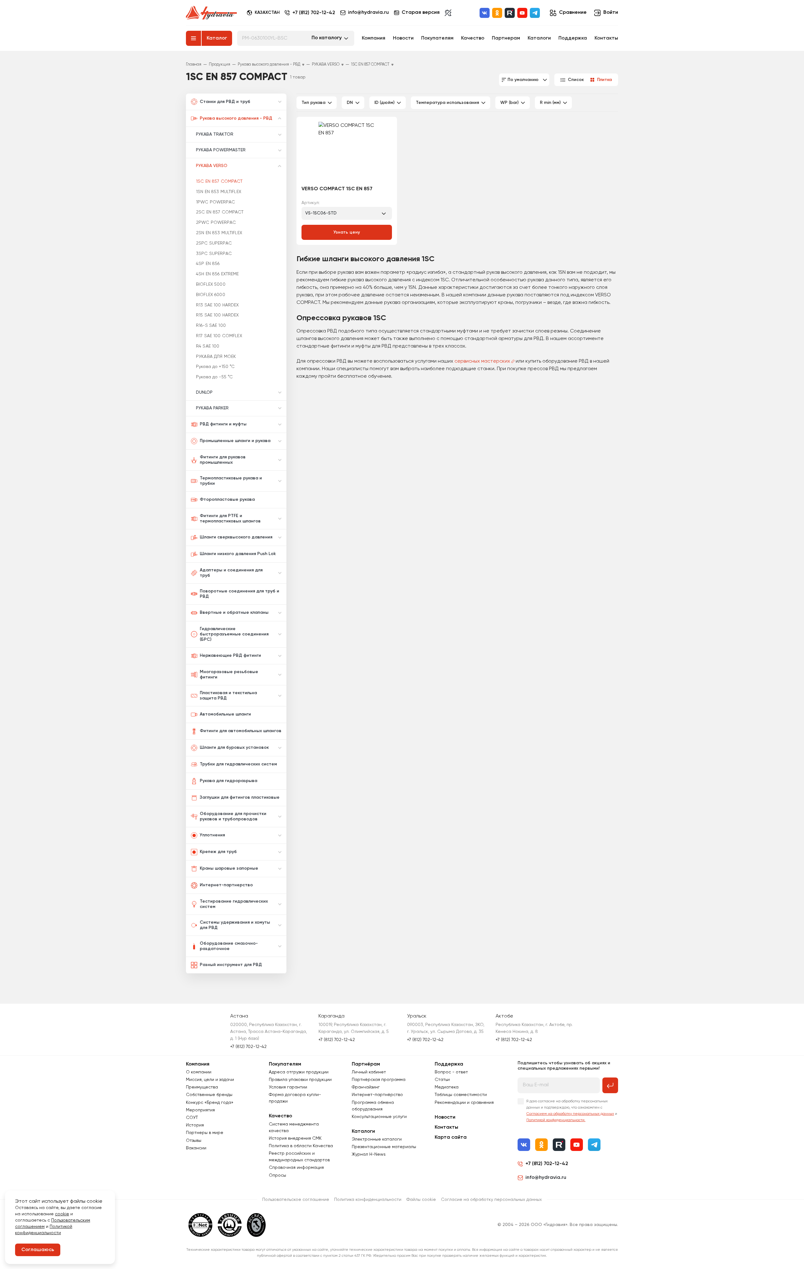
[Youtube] (522, 13)
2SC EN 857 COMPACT (220, 212)
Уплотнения (212, 835)
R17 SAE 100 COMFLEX (219, 336)
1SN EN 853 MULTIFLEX (218, 192)
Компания (373, 38)
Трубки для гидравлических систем (238, 764)
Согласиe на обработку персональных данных (491, 1199)
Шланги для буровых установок (234, 747)
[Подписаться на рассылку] (610, 1085)
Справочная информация (296, 1167)
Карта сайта (451, 1137)
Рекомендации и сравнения (464, 1102)
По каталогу (327, 37)
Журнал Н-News (369, 1154)
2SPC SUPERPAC (214, 243)
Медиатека (447, 1087)
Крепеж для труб (218, 852)
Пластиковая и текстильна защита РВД (228, 695)
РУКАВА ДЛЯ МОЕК (216, 356)
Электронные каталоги (377, 1139)
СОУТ (192, 1117)
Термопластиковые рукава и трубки (231, 481)
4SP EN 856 (208, 264)
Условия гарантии (288, 1087)
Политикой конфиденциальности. (555, 1120)
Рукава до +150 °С (215, 366)
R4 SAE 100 (207, 346)
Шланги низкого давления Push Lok (238, 554)
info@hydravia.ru (545, 1177)
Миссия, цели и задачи (210, 1079)
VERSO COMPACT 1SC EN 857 (337, 189)
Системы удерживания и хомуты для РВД (235, 925)
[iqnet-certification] (200, 1225)
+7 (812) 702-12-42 (313, 12)
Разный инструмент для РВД (231, 965)
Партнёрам (366, 1064)
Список (576, 80)
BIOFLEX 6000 (210, 295)
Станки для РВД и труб (225, 102)
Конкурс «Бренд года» (209, 1102)
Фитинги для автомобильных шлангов (240, 731)
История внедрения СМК (295, 1138)
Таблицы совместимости (461, 1095)
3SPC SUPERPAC (214, 253)
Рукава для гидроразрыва (228, 781)
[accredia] (256, 1225)
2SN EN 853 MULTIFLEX (219, 233)
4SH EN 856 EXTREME (217, 274)
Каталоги (539, 38)
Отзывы (193, 1140)
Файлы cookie (421, 1199)
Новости (403, 38)
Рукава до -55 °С (214, 377)
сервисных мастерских (482, 361)
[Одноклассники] (497, 13)
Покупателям (437, 38)
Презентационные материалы (384, 1147)
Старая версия (421, 12)
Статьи (442, 1079)
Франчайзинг (366, 1087)
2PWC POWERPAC (216, 222)
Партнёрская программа (378, 1079)
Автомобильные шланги (225, 714)
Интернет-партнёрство (377, 1095)
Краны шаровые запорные (229, 868)
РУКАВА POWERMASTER (221, 150)
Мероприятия (200, 1110)
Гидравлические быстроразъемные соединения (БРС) (234, 634)
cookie (62, 1214)
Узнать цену (347, 232)
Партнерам (506, 38)
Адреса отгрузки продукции (299, 1072)
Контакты (606, 38)
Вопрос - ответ (451, 1072)
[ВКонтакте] (485, 13)
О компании (198, 1072)
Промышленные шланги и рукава (235, 441)
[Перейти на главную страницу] (211, 13)
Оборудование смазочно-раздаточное (229, 946)
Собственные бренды (209, 1095)
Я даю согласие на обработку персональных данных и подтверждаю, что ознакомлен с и (571, 1110)
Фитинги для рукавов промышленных (223, 460)
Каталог (217, 38)
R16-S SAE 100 (211, 325)
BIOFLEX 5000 (210, 284)
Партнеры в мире (204, 1133)
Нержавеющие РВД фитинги (230, 655)
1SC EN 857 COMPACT (219, 181)
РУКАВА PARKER (212, 408)
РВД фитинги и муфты (223, 424)
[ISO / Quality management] (230, 1225)
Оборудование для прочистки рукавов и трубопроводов (233, 816)
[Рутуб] (510, 13)
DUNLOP (204, 392)
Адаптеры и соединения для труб (231, 573)
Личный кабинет (369, 1072)
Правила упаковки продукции (300, 1079)
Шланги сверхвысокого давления (236, 537)
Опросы (277, 1175)
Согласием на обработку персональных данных (570, 1114)
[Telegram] (535, 13)
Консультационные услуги (379, 1117)
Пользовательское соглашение (295, 1199)
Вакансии (196, 1148)
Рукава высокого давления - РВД (236, 118)
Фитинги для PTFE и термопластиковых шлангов (230, 518)
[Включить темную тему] (448, 13)
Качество (472, 38)
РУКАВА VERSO (211, 166)
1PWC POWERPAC (215, 202)
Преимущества (202, 1087)
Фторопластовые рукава (227, 499)
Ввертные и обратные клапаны (234, 612)
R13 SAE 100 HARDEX (217, 305)
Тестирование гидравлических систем (234, 904)
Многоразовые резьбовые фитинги (229, 674)
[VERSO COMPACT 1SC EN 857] (347, 151)
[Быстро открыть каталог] (193, 38)
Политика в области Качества (301, 1146)
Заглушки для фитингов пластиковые (240, 797)
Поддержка (572, 38)
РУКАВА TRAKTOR (214, 134)
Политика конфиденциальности (367, 1199)
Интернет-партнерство (226, 885)
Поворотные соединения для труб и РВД (239, 594)
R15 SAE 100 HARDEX (217, 315)
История (195, 1125)
